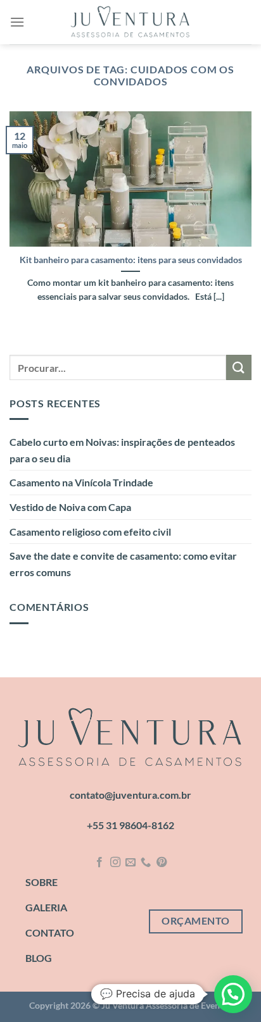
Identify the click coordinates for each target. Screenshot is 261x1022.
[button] (233, 994)
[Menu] (17, 21)
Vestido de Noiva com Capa (70, 507)
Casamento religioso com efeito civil (90, 532)
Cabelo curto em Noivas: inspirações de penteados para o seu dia (122, 450)
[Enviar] (238, 367)
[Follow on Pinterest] (161, 862)
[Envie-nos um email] (130, 862)
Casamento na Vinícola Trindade (81, 482)
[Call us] (146, 862)
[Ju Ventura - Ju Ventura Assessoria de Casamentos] (130, 22)
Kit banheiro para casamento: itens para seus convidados (131, 260)
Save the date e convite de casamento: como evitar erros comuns (123, 564)
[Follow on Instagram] (115, 862)
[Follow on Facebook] (99, 862)
